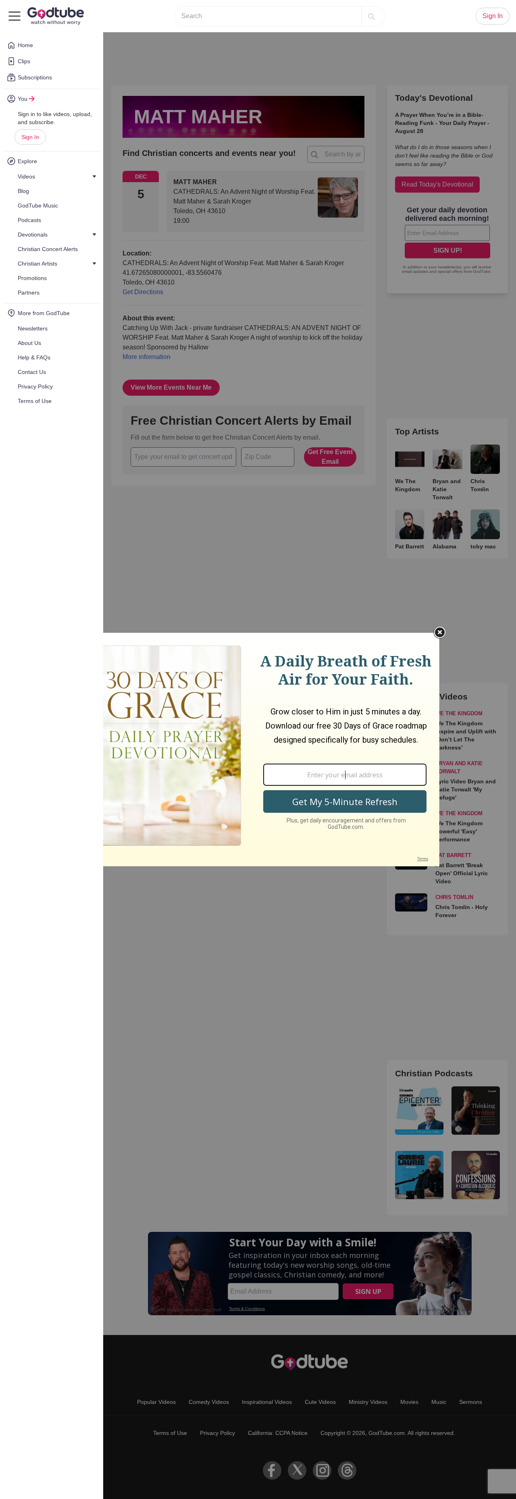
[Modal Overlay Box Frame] (258, 749)
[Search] (371, 16)
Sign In (30, 137)
